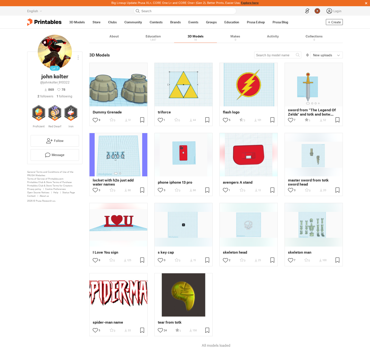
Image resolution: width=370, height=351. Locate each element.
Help (55, 192)
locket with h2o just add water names (113, 182)
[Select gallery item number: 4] (319, 103)
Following (64, 96)
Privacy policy (34, 188)
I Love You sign (105, 252)
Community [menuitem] (133, 22)
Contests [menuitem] (156, 22)
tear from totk (170, 322)
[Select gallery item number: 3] (315, 103)
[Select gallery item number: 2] (312, 103)
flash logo (231, 112)
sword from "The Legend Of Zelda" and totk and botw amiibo (312, 112)
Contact (31, 195)
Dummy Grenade (107, 112)
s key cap (166, 252)
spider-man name (108, 322)
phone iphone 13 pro (175, 182)
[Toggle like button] (95, 120)
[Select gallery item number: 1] (308, 103)
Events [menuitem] (193, 22)
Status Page (68, 192)
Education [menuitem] (231, 22)
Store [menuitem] (96, 22)
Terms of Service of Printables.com (45, 178)
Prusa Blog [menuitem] (280, 22)
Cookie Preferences (55, 188)
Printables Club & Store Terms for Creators (49, 185)
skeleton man (299, 252)
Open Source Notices (38, 192)
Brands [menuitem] (175, 22)
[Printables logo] (44, 22)
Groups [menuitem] (211, 22)
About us (44, 195)
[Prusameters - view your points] (317, 11)
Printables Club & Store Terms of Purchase (49, 182)
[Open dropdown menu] (78, 56)
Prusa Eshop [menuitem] (256, 22)
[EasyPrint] (307, 11)
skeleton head (235, 252)
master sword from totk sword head (308, 182)
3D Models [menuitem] (77, 22)
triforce (164, 112)
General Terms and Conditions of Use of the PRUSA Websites (50, 173)
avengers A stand (237, 182)
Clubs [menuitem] (112, 22)
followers (45, 96)
